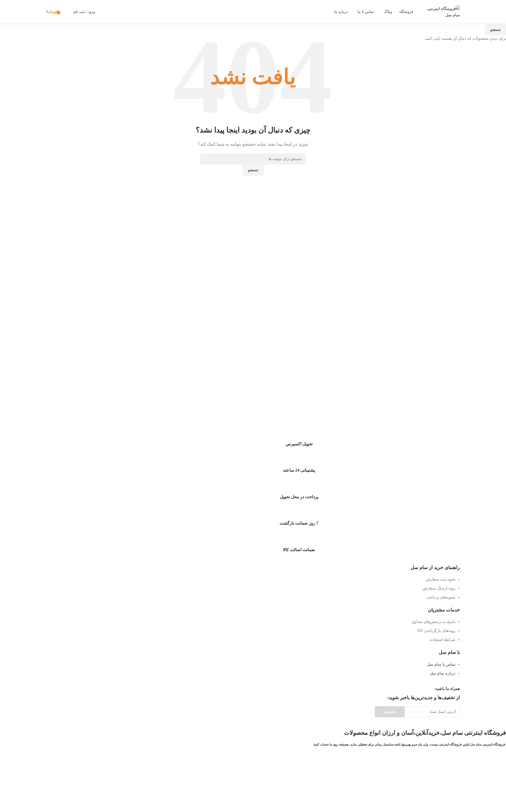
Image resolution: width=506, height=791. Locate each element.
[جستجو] (102, 12)
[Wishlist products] (66, 12)
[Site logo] (440, 11)
